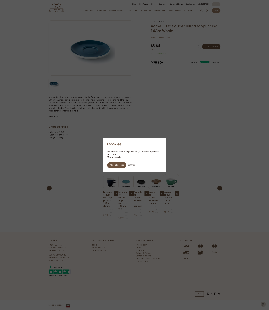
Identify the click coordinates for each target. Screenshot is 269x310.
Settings (131, 165)
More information (114, 157)
